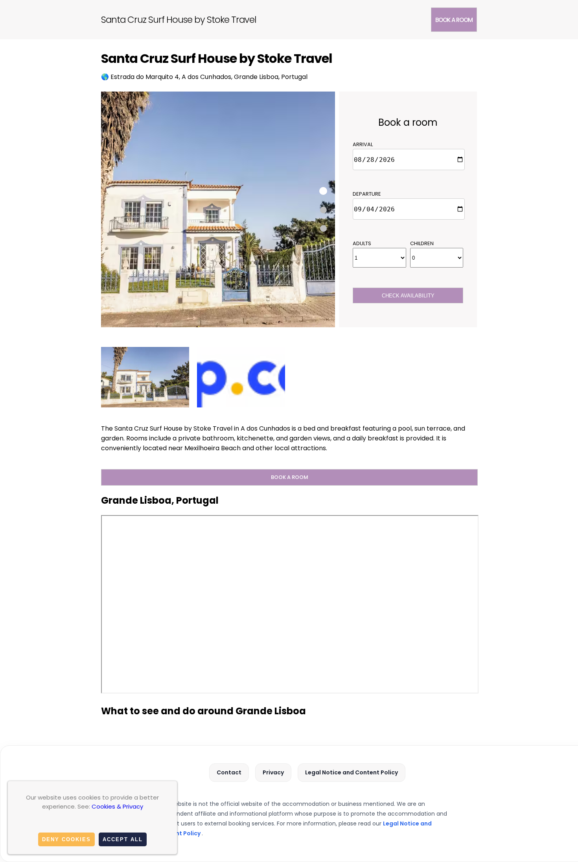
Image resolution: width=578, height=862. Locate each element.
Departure (367, 194)
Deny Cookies (66, 839)
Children (422, 243)
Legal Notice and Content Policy (351, 772)
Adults (362, 243)
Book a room (454, 20)
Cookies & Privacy (117, 806)
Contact (229, 772)
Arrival (363, 144)
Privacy (273, 772)
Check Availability (408, 296)
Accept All (123, 839)
